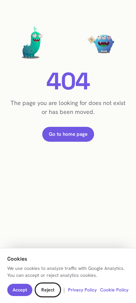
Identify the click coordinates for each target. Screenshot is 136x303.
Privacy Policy (82, 290)
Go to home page (68, 134)
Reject (47, 290)
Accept (20, 290)
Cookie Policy (114, 290)
